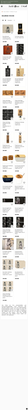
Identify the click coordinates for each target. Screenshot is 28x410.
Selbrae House (13, 11)
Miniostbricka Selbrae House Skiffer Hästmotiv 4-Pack (20, 58)
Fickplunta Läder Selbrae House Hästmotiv (7, 58)
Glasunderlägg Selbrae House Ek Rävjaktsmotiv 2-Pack (19, 102)
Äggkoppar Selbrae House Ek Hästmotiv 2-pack (8, 167)
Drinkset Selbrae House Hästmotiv (19, 37)
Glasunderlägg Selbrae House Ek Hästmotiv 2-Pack (7, 102)
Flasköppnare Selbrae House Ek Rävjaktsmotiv (7, 146)
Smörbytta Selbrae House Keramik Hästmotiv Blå (7, 187)
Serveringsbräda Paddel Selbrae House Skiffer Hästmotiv (7, 80)
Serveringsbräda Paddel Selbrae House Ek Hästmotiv (19, 80)
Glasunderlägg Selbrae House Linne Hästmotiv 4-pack (7, 295)
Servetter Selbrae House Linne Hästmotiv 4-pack (7, 273)
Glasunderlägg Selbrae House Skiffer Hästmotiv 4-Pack (8, 231)
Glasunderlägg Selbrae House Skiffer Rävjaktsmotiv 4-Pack (7, 125)
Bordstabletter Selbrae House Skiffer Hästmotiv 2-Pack (20, 231)
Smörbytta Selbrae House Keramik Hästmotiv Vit (20, 167)
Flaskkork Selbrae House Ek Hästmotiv (19, 123)
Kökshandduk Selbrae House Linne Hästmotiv (19, 253)
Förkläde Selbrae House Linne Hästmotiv (7, 253)
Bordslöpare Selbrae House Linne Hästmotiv (7, 38)
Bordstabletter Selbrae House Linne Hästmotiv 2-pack (20, 274)
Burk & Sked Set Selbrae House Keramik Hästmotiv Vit (20, 188)
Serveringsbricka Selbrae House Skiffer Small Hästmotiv (7, 210)
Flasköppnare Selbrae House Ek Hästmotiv (19, 146)
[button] (22, 6)
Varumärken (6, 11)
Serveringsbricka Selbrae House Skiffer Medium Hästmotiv (19, 210)
